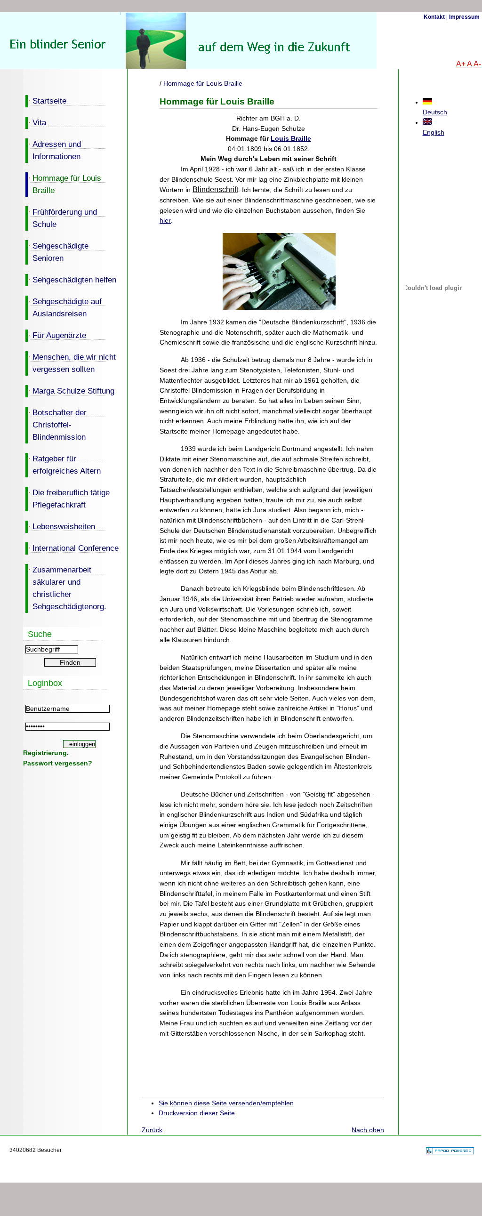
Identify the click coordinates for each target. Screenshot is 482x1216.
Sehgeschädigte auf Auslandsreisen (63, 307)
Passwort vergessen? (57, 763)
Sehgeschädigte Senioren (56, 251)
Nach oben (368, 1130)
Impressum (464, 17)
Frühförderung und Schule (61, 217)
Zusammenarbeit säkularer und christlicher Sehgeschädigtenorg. (65, 587)
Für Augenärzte (55, 335)
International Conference (72, 547)
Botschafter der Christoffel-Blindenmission (56, 424)
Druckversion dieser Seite (197, 1113)
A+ (461, 64)
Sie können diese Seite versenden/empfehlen (226, 1103)
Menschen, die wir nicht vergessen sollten (70, 362)
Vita (35, 122)
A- (477, 64)
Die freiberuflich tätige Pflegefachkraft (67, 498)
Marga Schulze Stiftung (69, 390)
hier (165, 220)
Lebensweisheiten (60, 526)
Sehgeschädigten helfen (70, 279)
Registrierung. (46, 753)
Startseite (45, 100)
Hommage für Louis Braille (63, 183)
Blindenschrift (215, 189)
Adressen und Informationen (53, 149)
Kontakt (434, 17)
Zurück (152, 1130)
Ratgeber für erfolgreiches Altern (63, 464)
